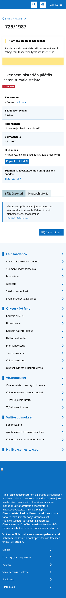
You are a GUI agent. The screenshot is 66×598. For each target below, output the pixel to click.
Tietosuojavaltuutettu (18, 400)
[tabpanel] (33, 212)
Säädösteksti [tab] (14, 193)
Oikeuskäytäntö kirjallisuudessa (24, 368)
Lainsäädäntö (15, 18)
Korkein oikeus (14, 316)
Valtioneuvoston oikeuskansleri (24, 392)
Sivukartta (8, 579)
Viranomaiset (16, 378)
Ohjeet (6, 549)
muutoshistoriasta (17, 217)
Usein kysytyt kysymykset (17, 557)
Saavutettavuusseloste (15, 572)
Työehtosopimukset (17, 407)
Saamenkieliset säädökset (21, 298)
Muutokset (12, 276)
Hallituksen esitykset (22, 449)
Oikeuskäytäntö (18, 308)
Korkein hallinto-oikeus (19, 330)
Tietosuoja (8, 587)
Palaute (6, 564)
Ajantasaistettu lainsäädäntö (22, 261)
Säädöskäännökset (17, 291)
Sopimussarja (14, 424)
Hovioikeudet (13, 323)
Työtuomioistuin (15, 353)
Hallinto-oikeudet (16, 338)
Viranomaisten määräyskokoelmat (26, 385)
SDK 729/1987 (13, 178)
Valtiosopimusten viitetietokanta (25, 439)
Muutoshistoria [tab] (38, 193)
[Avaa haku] (34, 5)
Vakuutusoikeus (15, 360)
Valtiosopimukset (19, 417)
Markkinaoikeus (15, 345)
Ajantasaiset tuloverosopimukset (25, 432)
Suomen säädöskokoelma (21, 269)
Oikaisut (11, 283)
